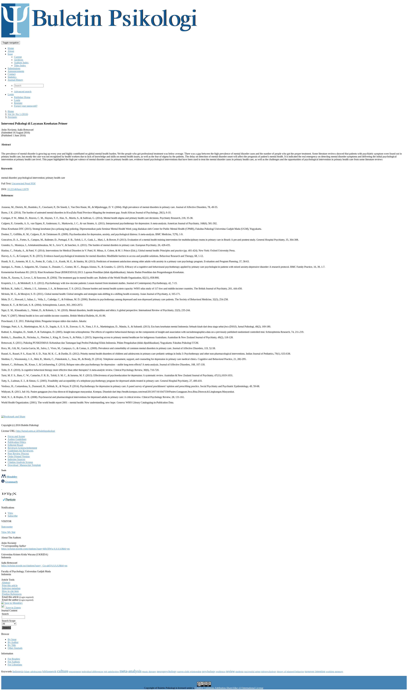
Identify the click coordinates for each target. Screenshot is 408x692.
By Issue (12, 639)
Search (5, 614)
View (10, 513)
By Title (12, 645)
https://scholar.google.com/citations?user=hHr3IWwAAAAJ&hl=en (35, 548)
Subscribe (13, 515)
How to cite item (10, 591)
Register (18, 103)
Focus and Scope (16, 436)
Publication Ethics (17, 442)
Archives (18, 59)
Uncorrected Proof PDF (24, 183)
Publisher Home (22, 97)
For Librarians (15, 664)
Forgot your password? (25, 106)
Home (11, 48)
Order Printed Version (19, 456)
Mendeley (12, 476)
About (11, 51)
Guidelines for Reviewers (20, 450)
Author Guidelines (17, 439)
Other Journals (15, 648)
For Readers (14, 659)
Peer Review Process (18, 453)
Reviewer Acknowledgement (22, 447)
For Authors (14, 661)
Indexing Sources (16, 459)
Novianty (12, 117)
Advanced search (22, 91)
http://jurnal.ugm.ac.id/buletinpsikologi (35, 431)
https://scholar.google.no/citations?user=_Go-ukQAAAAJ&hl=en (34, 565)
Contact (11, 74)
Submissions (14, 68)
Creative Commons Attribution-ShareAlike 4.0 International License (229, 688)
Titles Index (20, 65)
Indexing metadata (11, 588)
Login (11, 94)
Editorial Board (15, 445)
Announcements (16, 71)
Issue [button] (10, 54)
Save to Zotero (13, 607)
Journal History (15, 80)
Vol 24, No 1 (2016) (18, 114)
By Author (13, 642)
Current (18, 57)
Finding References (12, 594)
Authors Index (21, 62)
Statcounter (7, 526)
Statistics (12, 77)
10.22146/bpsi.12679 (18, 189)
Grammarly (11, 481)
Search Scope (8, 620)
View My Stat (8, 532)
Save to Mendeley (13, 603)
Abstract (6, 582)
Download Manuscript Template (24, 465)
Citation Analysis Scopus (20, 462)
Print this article (10, 585)
